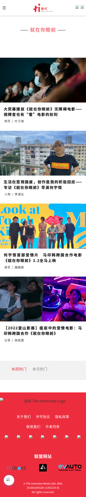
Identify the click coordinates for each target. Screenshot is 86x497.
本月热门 (39, 368)
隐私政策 (62, 416)
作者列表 (53, 426)
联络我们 (33, 426)
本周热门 (19, 368)
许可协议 (43, 416)
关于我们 (24, 416)
